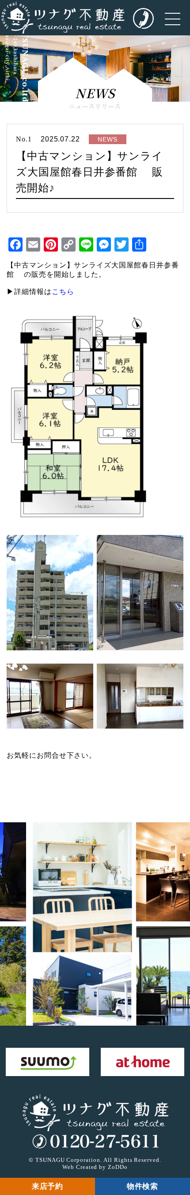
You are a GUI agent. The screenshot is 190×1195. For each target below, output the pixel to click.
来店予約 (48, 1186)
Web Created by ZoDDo (95, 1167)
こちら (63, 291)
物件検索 (143, 1186)
